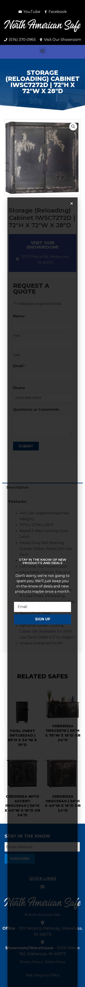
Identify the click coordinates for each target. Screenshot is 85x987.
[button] (42, 50)
